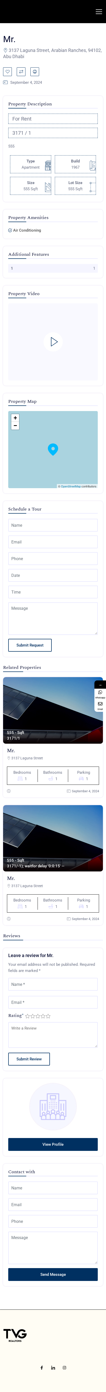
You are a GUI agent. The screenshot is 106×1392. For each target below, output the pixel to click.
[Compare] (21, 71)
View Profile (53, 1144)
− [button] (15, 425)
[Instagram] (64, 1367)
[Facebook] (42, 1367)
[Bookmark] (7, 71)
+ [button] (15, 418)
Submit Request (29, 645)
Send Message (53, 1274)
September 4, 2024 (85, 791)
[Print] (34, 71)
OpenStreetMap (71, 486)
